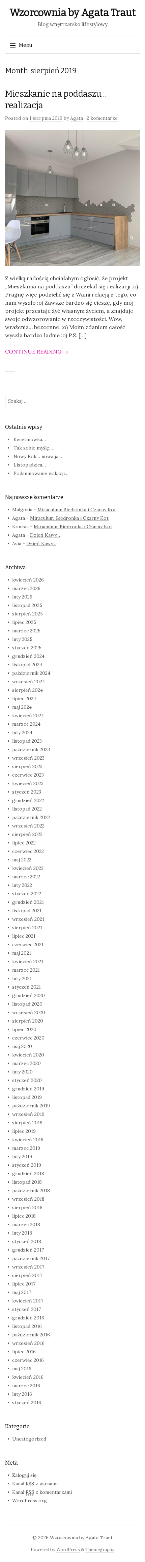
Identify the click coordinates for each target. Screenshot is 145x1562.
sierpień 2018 (27, 1207)
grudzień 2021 (28, 902)
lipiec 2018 (24, 1216)
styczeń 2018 (26, 1241)
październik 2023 (31, 749)
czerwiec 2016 (28, 1360)
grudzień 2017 (28, 1250)
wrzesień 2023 (28, 758)
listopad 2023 (27, 741)
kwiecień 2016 (28, 1377)
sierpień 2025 (27, 614)
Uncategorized (29, 1439)
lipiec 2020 (24, 1029)
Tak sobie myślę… (33, 448)
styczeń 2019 (26, 1165)
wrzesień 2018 (28, 1199)
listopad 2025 (27, 605)
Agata (76, 118)
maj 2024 (22, 707)
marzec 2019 (26, 1148)
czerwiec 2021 (28, 944)
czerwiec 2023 (28, 775)
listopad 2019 (27, 1097)
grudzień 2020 (28, 995)
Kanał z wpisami (35, 1484)
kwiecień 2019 (28, 1140)
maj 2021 (21, 953)
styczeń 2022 (26, 894)
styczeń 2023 (26, 792)
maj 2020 (22, 1046)
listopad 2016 (27, 1326)
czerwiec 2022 (28, 851)
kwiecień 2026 (28, 580)
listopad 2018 (27, 1182)
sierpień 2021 (27, 928)
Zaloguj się (24, 1475)
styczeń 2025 (26, 648)
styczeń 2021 (26, 987)
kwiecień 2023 (28, 783)
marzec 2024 (26, 724)
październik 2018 (31, 1190)
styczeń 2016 (26, 1402)
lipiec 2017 (23, 1284)
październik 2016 (31, 1335)
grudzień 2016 (28, 1318)
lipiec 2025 (24, 622)
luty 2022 (22, 885)
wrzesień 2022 (28, 826)
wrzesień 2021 (28, 919)
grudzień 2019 (28, 1089)
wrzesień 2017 (28, 1267)
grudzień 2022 (28, 800)
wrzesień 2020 (28, 1012)
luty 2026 (22, 597)
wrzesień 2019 (28, 1114)
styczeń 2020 (27, 1080)
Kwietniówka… (29, 439)
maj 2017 (21, 1292)
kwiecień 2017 (27, 1301)
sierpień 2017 (27, 1275)
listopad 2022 (27, 809)
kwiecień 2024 (28, 715)
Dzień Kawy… (45, 535)
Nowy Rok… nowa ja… (37, 456)
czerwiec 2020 (28, 1038)
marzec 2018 (26, 1224)
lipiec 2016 (24, 1352)
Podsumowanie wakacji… (40, 473)
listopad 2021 (26, 911)
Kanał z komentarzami (42, 1492)
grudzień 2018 (28, 1173)
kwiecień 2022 (28, 868)
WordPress (68, 1550)
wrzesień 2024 (28, 682)
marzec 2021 (26, 970)
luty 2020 (22, 1072)
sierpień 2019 (27, 1123)
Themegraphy (99, 1550)
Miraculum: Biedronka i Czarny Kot (76, 510)
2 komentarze (102, 118)
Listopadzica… (29, 465)
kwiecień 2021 (27, 961)
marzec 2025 (26, 631)
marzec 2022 (26, 877)
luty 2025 (22, 639)
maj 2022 (21, 860)
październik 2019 (31, 1106)
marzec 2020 (26, 1063)
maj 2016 (21, 1369)
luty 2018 (22, 1233)
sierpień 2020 (27, 1021)
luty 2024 (22, 732)
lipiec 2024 (24, 699)
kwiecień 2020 (28, 1055)
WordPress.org (29, 1501)
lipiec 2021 (23, 936)
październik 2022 (31, 817)
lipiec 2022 (24, 843)
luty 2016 (22, 1394)
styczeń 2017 (26, 1309)
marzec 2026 (26, 588)
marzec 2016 (26, 1386)
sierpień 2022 (27, 834)
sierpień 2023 (27, 766)
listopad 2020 (27, 1004)
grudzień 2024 (28, 656)
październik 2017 (31, 1258)
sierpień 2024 (27, 690)
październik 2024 (31, 673)
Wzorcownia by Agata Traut (72, 12)
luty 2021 (22, 978)
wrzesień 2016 (28, 1343)
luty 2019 (22, 1157)
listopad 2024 (27, 665)
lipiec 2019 (24, 1131)
